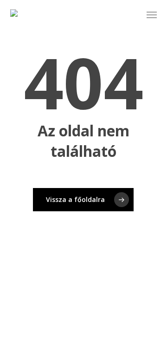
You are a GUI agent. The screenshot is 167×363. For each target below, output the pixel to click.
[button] (152, 15)
